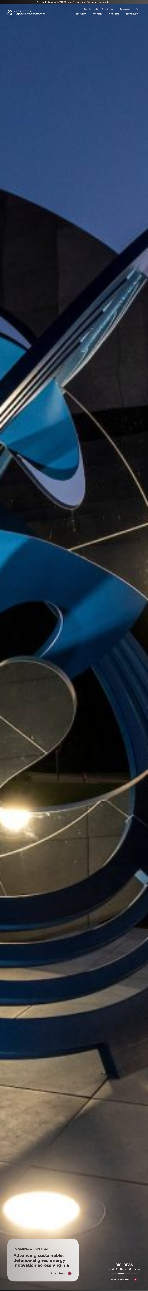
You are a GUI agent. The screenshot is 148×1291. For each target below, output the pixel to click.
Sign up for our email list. (99, 2)
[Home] (26, 13)
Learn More (58, 1273)
